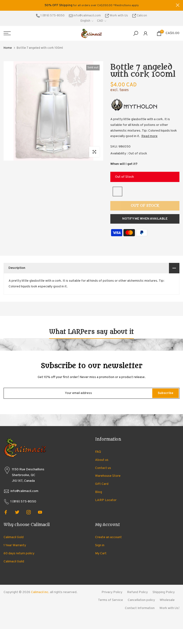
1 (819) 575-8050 (52, 16)
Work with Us (119, 16)
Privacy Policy (112, 592)
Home (8, 48)
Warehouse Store (108, 476)
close (5, 5)
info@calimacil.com (87, 16)
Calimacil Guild (14, 562)
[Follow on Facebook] (6, 512)
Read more (149, 136)
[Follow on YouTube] (40, 512)
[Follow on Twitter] (17, 512)
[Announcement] (91, 5)
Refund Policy (137, 592)
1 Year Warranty (15, 545)
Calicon (141, 16)
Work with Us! (169, 608)
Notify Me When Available (145, 219)
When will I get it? (123, 164)
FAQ (98, 452)
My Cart (101, 553)
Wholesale (167, 600)
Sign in (99, 545)
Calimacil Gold (14, 537)
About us (101, 460)
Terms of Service (110, 600)
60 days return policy (19, 553)
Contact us (103, 468)
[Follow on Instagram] (28, 512)
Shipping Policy (163, 592)
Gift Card (101, 484)
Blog (98, 492)
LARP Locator (106, 500)
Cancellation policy (141, 600)
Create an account (108, 537)
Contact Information (140, 608)
